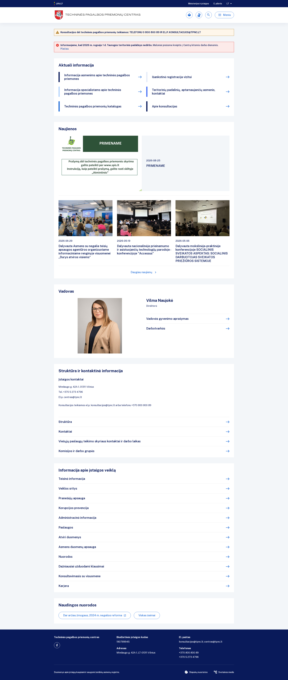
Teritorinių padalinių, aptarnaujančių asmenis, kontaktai (183, 91)
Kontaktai (65, 431)
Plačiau (64, 48)
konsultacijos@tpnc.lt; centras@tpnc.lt (200, 641)
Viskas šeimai (146, 615)
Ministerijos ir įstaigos (198, 3)
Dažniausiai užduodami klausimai (81, 566)
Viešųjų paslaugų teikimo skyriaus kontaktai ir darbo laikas (99, 441)
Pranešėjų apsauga (71, 498)
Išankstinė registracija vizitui (172, 77)
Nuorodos (65, 556)
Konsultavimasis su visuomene (79, 576)
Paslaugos (65, 527)
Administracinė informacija (77, 518)
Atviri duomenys (69, 537)
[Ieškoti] (208, 15)
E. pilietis (217, 3)
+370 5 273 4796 (189, 657)
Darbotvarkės (155, 328)
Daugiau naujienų (141, 272)
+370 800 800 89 (189, 652)
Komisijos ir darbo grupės (76, 451)
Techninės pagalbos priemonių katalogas (92, 106)
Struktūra (65, 422)
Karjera (63, 586)
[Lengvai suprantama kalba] (189, 15)
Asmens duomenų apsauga (77, 547)
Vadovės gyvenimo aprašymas (167, 319)
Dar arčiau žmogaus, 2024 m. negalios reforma (92, 615)
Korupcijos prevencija (73, 508)
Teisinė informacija (71, 479)
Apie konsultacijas (164, 106)
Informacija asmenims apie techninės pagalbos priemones (97, 77)
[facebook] (57, 645)
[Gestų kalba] (199, 15)
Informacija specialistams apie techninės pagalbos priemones (92, 91)
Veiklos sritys (67, 488)
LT (227, 3)
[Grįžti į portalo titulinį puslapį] (58, 3)
